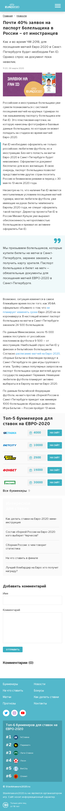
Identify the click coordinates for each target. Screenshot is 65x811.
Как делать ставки (46, 697)
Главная (8, 15)
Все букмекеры (16, 491)
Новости (22, 15)
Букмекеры (10, 684)
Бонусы (39, 690)
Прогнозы (9, 703)
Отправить (13, 649)
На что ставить (13, 690)
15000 (38, 470)
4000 (37, 432)
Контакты (40, 703)
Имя (5, 593)
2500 (37, 457)
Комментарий (11, 610)
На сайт (55, 432)
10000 (38, 445)
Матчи (7, 697)
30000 (38, 482)
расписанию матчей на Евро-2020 (38, 353)
